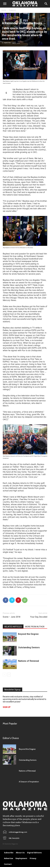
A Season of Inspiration (29, 781)
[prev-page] (4, 674)
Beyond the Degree (28, 634)
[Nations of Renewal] (10, 664)
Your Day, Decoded (38, 617)
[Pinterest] (18, 600)
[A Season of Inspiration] (9, 781)
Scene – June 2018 (11, 617)
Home (3, 10)
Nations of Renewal (28, 660)
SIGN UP (7, 707)
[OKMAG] (25, 805)
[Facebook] (5, 600)
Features (12, 10)
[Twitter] (12, 600)
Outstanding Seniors (29, 647)
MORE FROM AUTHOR (34, 627)
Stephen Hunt (7, 42)
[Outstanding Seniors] (10, 651)
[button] (4, 4)
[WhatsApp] (25, 600)
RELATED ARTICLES (13, 627)
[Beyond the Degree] (10, 637)
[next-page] (9, 674)
